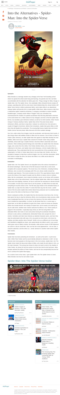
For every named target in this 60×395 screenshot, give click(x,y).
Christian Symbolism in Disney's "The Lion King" (21, 329)
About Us (16, 386)
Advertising (40, 386)
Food (50, 5)
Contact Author (18, 27)
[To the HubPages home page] (5, 386)
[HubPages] (30, 2)
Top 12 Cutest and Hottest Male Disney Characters (20, 319)
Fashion (44, 5)
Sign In (50, 2)
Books (12, 5)
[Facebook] (3, 12)
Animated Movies (19, 304)
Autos (6, 5)
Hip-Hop (44, 329)
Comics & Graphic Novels (49, 304)
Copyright (21, 386)
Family (39, 5)
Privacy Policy (34, 386)
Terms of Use (27, 386)
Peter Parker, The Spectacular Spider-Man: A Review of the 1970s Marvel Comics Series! (48, 310)
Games (54, 5)
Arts (2, 5)
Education (24, 5)
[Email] (3, 20)
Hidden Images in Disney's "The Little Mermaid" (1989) (20, 308)
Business (18, 5)
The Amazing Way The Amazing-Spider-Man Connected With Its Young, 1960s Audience (48, 355)
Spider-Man (45, 349)
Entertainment (32, 5)
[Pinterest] (3, 16)
